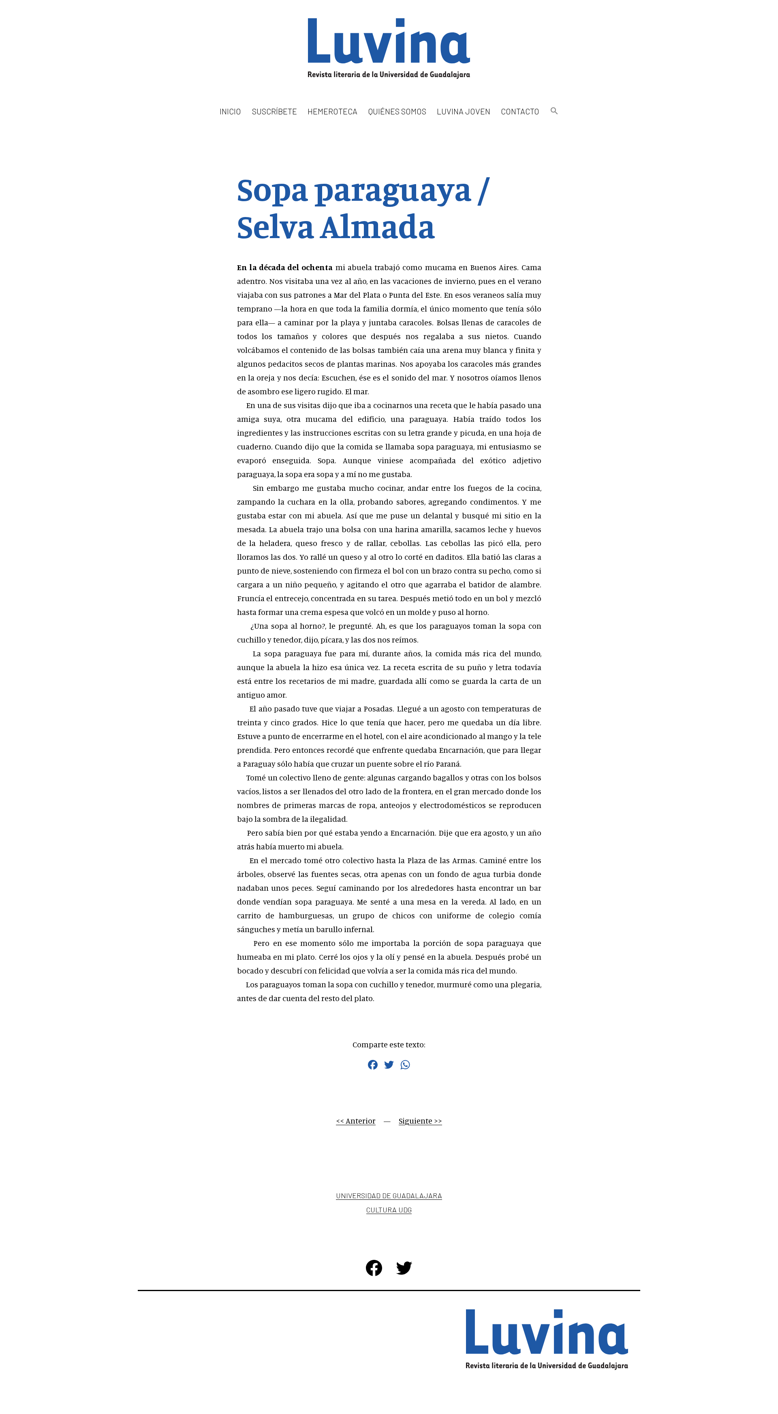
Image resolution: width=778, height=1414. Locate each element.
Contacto (520, 111)
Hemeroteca (332, 111)
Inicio (230, 111)
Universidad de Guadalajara (389, 1195)
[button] (554, 111)
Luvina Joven (463, 111)
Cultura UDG (389, 1209)
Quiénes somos (397, 111)
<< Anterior (356, 1120)
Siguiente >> (420, 1120)
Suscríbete (274, 111)
